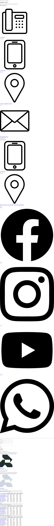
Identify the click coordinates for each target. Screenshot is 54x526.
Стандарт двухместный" (3, 494)
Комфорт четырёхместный (3, 496)
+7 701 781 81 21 (2, 171)
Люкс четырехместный (3, 498)
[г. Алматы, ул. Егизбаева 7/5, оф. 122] (14, 102)
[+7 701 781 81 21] (14, 170)
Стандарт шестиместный (3, 500)
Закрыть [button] (1, 503)
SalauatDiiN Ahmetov (2, 468)
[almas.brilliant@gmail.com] (14, 135)
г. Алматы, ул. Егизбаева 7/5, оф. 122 (6, 103)
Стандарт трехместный (3, 495)
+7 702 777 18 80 (2, 70)
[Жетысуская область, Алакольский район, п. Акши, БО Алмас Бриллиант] (14, 203)
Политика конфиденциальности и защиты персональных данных (8, 453)
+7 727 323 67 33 (2, 37)
